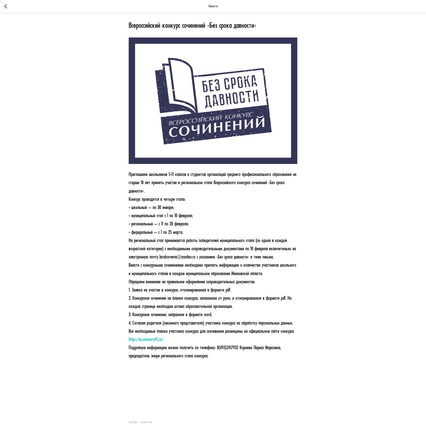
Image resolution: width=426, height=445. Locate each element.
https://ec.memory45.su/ (146, 339)
